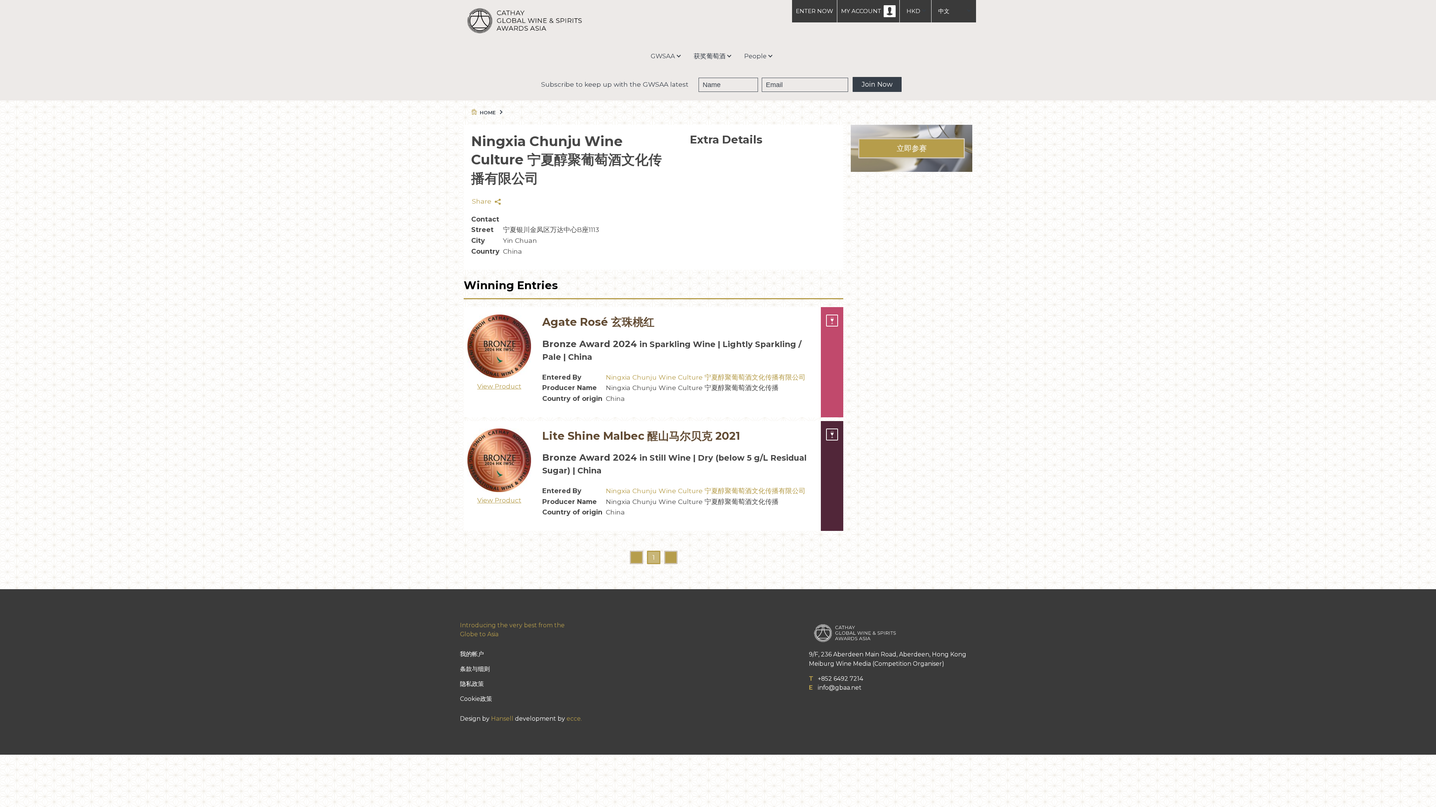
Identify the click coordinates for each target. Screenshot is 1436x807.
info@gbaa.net (840, 687)
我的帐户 (472, 654)
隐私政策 (472, 683)
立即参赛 (912, 148)
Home (487, 112)
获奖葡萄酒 (709, 56)
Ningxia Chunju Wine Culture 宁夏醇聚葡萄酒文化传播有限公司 (706, 377)
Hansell (502, 718)
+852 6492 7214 (840, 678)
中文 (943, 11)
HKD (913, 11)
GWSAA (663, 56)
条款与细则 (475, 668)
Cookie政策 (476, 698)
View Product (499, 386)
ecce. (574, 718)
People (755, 56)
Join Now (877, 84)
